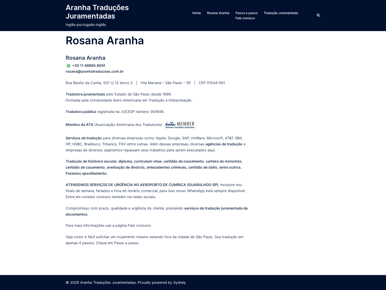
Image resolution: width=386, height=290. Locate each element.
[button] (318, 15)
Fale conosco (245, 18)
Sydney (179, 282)
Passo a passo (247, 13)
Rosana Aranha (218, 13)
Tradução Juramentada (281, 13)
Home (196, 13)
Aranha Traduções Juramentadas (97, 11)
